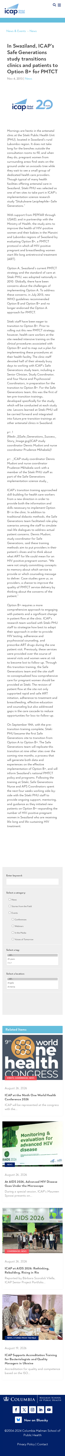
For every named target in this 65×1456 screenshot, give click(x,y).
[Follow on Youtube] (48, 1409)
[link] (32, 1399)
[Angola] (32, 983)
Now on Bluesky (36, 1420)
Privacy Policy (26, 1444)
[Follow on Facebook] (16, 1409)
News (33, 31)
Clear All (32, 997)
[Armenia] (32, 987)
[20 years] (32, 959)
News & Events (16, 31)
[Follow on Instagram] (32, 1409)
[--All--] (32, 955)
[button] (17, 1409)
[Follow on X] (24, 1409)
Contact (42, 1444)
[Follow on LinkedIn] (40, 1409)
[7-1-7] (32, 963)
